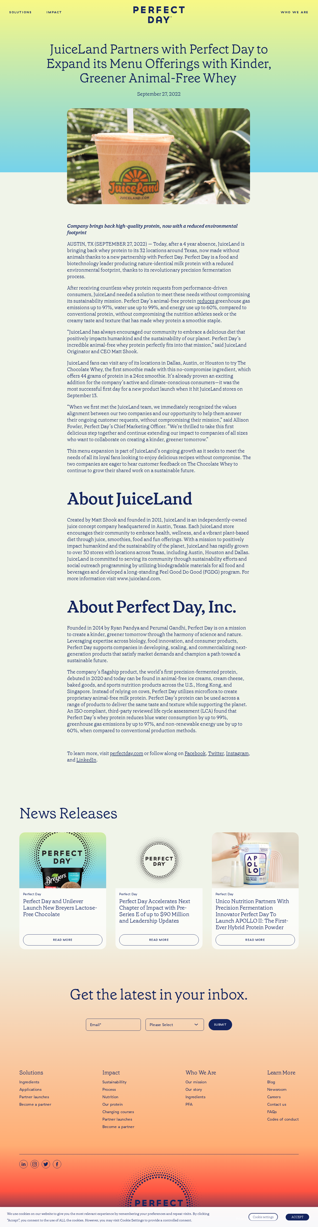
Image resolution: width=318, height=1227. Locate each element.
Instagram (237, 753)
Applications (30, 1089)
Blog (271, 1082)
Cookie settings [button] (263, 1217)
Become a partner (35, 1104)
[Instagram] (34, 1164)
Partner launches (34, 1097)
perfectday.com (126, 753)
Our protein (112, 1104)
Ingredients (29, 1082)
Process (109, 1089)
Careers (274, 1097)
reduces (205, 301)
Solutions (20, 12)
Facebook (195, 753)
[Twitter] (46, 1164)
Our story (194, 1089)
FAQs (272, 1111)
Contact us (276, 1104)
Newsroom (277, 1089)
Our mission (196, 1082)
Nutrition (110, 1097)
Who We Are (295, 12)
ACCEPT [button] (297, 1217)
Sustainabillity (114, 1082)
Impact (54, 12)
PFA (189, 1104)
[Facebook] (57, 1164)
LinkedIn (86, 760)
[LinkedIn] (23, 1164)
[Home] (159, 14)
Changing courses (118, 1111)
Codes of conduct (283, 1119)
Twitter (216, 753)
